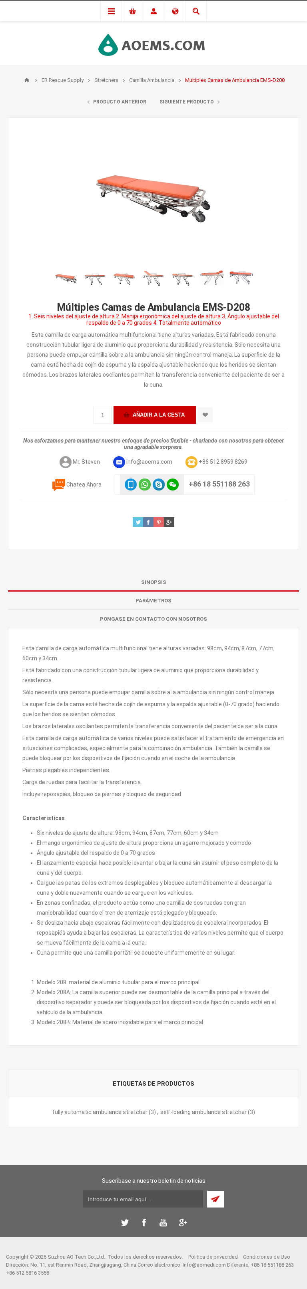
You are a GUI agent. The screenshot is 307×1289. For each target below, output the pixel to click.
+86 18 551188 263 (219, 484)
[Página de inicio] (27, 80)
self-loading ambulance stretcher (203, 1112)
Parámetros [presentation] (153, 601)
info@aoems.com (149, 462)
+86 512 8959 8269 (223, 462)
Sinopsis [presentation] (153, 582)
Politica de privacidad (213, 1257)
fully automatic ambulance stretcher (100, 1112)
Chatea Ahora (84, 484)
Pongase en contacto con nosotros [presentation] (153, 619)
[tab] (153, 582)
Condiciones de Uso (266, 1257)
